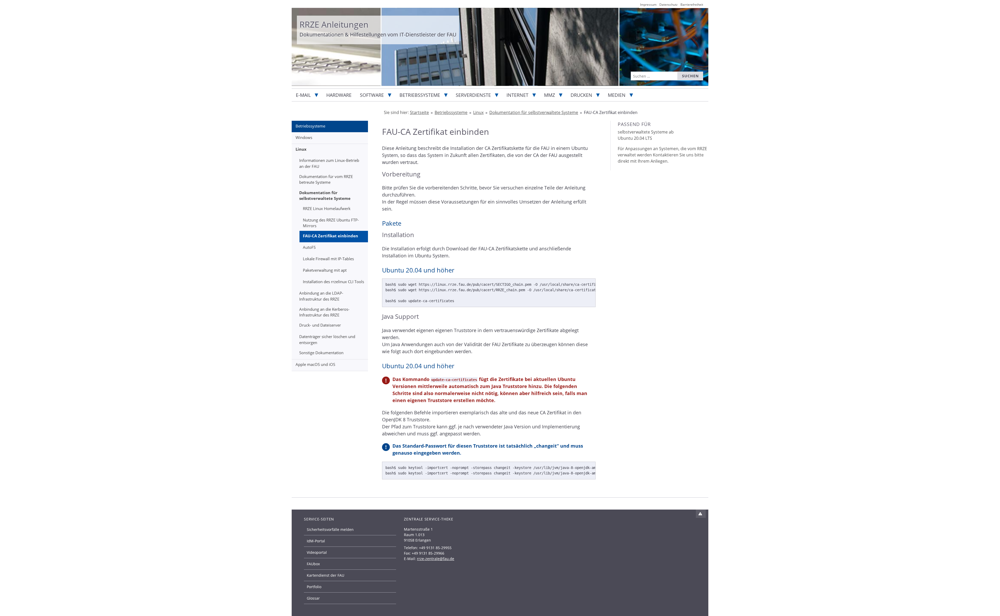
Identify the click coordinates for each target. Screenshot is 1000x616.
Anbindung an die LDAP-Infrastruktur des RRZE (321, 296)
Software (372, 95)
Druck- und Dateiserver (320, 325)
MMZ (549, 95)
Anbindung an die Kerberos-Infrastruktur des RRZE (324, 312)
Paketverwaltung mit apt (325, 270)
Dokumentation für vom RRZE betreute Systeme (326, 179)
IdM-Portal (316, 540)
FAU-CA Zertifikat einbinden (330, 235)
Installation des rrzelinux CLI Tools (333, 281)
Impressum (648, 4)
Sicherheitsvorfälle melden (330, 529)
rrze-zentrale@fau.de (435, 558)
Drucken (581, 95)
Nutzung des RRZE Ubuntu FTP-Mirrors (331, 222)
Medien (617, 95)
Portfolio (314, 586)
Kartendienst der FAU (325, 575)
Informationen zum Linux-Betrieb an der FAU (329, 163)
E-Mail (303, 95)
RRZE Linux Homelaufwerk (327, 208)
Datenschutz (668, 4)
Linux (301, 149)
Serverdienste (473, 95)
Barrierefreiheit (691, 4)
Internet (517, 95)
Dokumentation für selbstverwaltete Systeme (325, 195)
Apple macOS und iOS (315, 364)
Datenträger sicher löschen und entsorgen (327, 339)
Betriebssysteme (419, 95)
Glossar (313, 598)
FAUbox (313, 563)
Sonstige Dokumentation (321, 352)
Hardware (339, 95)
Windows (304, 137)
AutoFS (309, 247)
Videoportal (317, 552)
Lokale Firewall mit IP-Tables (328, 258)
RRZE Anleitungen (333, 24)
